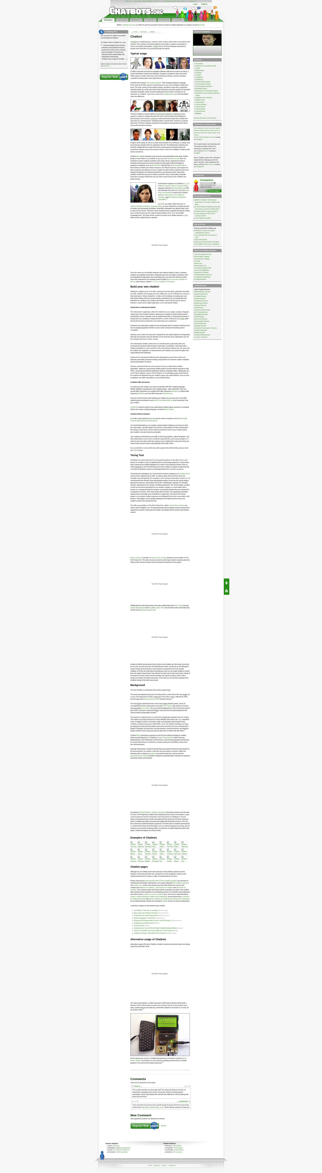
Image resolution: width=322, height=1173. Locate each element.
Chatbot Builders (200, 279)
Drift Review (199, 308)
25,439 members (178, 1150)
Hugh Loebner (135, 558)
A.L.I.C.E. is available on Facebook (163, 282)
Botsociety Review (201, 303)
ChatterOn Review (201, 301)
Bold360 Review (200, 326)
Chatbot (127, 1)
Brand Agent (200, 70)
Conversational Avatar (203, 84)
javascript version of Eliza (139, 756)
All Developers (215, 191)
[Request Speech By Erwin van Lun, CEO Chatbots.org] (226, 583)
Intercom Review (200, 305)
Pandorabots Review (202, 321)
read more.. (201, 25)
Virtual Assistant (201, 104)
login (164, 1126)
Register (204, 4)
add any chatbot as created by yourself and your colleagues (169, 899)
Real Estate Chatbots (202, 257)
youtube (152, 753)
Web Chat (198, 263)
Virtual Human (200, 107)
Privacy (164, 1165)
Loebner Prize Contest (176, 505)
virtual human (181, 1)
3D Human (199, 64)
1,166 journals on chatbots (164, 887)
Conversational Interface (204, 86)
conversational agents (170, 1)
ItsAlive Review (200, 298)
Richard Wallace (177, 188)
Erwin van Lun (210, 137)
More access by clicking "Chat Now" (146, 913)
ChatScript (134, 407)
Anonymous (183, 1101)
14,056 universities (121, 1152)
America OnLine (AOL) (151, 699)
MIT (149, 737)
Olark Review (199, 317)
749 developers (178, 1148)
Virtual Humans (139, 925)
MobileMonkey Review (203, 292)
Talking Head (200, 100)
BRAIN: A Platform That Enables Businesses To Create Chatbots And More (207, 202)
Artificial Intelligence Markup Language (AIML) (146, 206)
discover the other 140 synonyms (205, 118)
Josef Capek (167, 706)
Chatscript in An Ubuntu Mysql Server (146, 915)
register (165, 901)
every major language (153, 83)
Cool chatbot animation (203, 218)
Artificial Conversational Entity (206, 66)
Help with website (201, 239)
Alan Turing (179, 605)
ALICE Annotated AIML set (164, 400)
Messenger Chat (200, 266)
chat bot (155, 1)
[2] (172, 698)
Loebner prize (168, 195)
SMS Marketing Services (203, 275)
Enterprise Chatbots (202, 272)
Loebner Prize (185, 474)
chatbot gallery (169, 94)
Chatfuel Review (200, 296)
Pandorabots (156, 165)
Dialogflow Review (201, 314)
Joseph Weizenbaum (137, 608)
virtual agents (138, 1)
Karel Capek (145, 708)
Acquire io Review (201, 337)
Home (135, 32)
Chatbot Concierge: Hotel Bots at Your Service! (150, 933)
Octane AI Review (201, 330)
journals (122, 1148)
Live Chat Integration (202, 270)
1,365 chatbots (176, 1145)
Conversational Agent (203, 82)
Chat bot (154, 118)
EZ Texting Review (201, 312)
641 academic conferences (121, 1150)
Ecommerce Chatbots (202, 259)
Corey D (137, 1086)
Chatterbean (167, 393)
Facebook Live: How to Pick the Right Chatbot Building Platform (155, 928)
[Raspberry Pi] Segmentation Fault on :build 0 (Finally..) (152, 920)
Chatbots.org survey (129, 25)
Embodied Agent (201, 88)
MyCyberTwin (141, 421)
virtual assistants (147, 1)
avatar (182, 319)
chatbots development (159, 812)
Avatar (198, 68)
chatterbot (192, 1)
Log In (195, 4)
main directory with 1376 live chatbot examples (161, 881)
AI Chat (197, 261)
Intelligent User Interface (204, 98)
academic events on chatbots (153, 894)
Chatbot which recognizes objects (206, 211)
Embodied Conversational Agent (207, 91)
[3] (157, 711)
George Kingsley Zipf (148, 610)
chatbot (134, 42)
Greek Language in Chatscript (144, 918)
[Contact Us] (226, 591)
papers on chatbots (147, 887)
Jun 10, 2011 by (199, 137)
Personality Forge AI (179, 165)
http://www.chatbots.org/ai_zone (152, 1107)
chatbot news (138, 885)
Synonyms (143, 32)
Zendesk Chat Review (202, 310)
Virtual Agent (200, 102)
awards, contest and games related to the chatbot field (148, 896)
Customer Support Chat (203, 268)
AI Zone (135, 450)
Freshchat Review (201, 319)
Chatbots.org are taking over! (144, 923)
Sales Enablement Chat (203, 254)
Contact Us (172, 1165)
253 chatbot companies (181, 883)
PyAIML (141, 393)
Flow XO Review (200, 323)
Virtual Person (200, 111)
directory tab (175, 158)
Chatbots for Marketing (202, 277)
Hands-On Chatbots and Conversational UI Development (153, 930)
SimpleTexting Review (202, 335)
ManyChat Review (201, 294)
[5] (143, 1008)
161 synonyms (177, 1152)
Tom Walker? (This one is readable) (146, 910)
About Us (157, 1165)
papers (128, 1148)
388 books (116, 1145)
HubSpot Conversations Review (206, 328)
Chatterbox (199, 79)
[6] (163, 1062)
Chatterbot (176, 114)
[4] (185, 729)
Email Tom (106, 66)
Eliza (138, 156)
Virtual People (200, 109)
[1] (167, 198)
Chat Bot (199, 73)
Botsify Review (200, 332)
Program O (175, 391)
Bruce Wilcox (169, 409)
